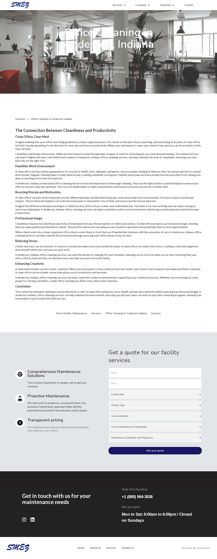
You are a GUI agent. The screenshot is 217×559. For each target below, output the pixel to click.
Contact (188, 5)
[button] (119, 5)
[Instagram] (24, 520)
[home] (20, 5)
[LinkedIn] (33, 520)
